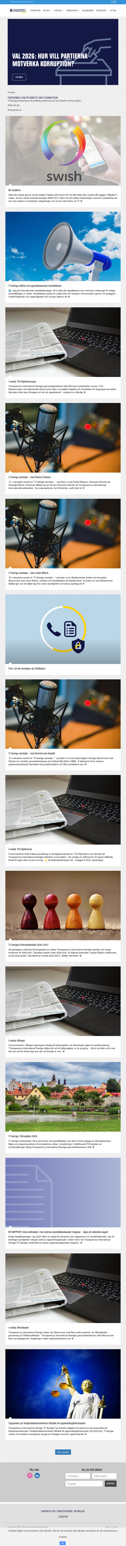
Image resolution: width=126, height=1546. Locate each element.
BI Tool (113, 10)
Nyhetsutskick (64, 1511)
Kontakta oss (48, 1511)
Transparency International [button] (21, 2)
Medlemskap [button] (72, 10)
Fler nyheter (63, 1452)
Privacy (109, 1527)
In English (79, 1511)
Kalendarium (88, 10)
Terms (116, 1527)
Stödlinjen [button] (101, 10)
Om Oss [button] (46, 10)
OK (62, 1543)
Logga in (63, 1516)
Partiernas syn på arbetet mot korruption (33, 97)
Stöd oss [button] (58, 10)
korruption (35, 10)
